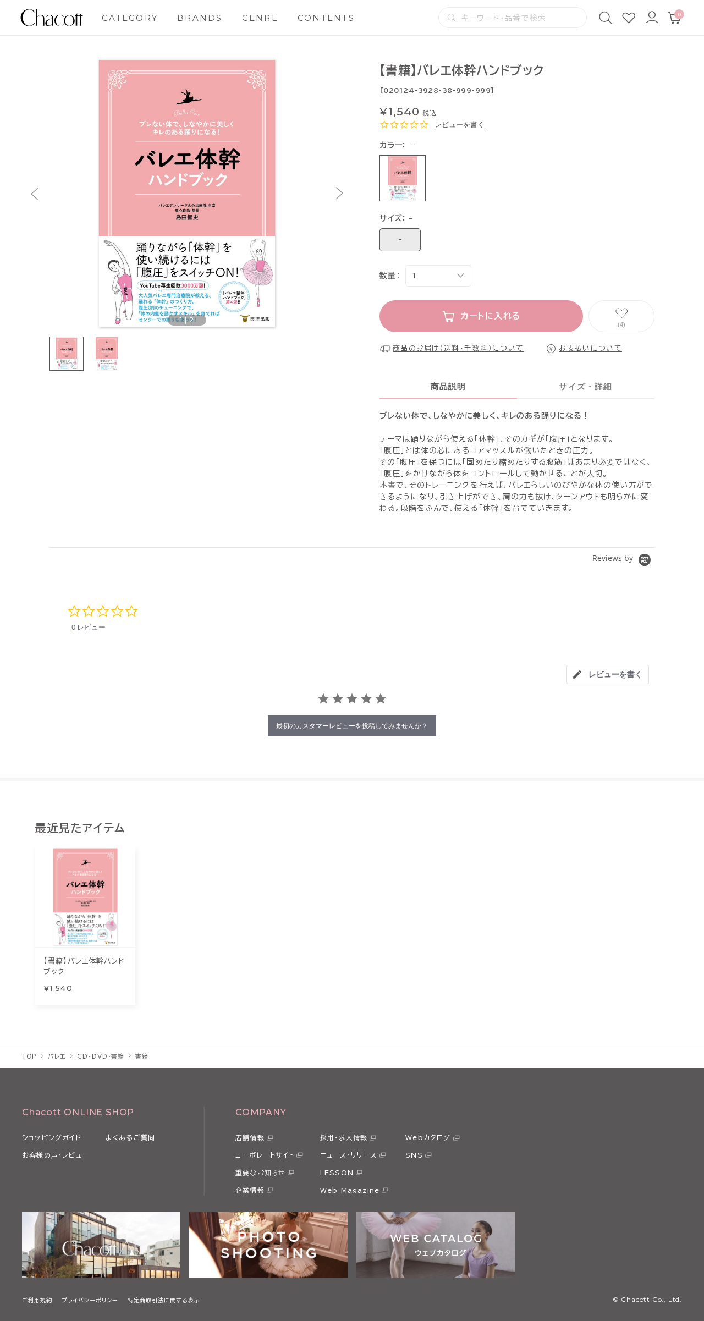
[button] (34, 193)
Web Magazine (350, 1190)
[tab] (607, 674)
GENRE (260, 18)
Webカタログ (427, 1137)
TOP (29, 1056)
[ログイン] (652, 17)
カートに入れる (490, 316)
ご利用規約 (37, 1300)
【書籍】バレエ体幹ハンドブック (84, 966)
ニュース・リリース (348, 1155)
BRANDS (200, 18)
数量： (390, 275)
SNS (414, 1155)
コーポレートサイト (264, 1155)
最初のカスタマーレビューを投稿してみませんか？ (352, 725)
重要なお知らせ (260, 1172)
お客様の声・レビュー (55, 1155)
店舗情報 (250, 1137)
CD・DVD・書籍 (100, 1056)
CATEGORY (130, 18)
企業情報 (250, 1190)
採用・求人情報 (343, 1137)
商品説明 (448, 386)
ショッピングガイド (51, 1137)
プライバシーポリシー (90, 1300)
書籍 (141, 1056)
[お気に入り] (628, 17)
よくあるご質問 (130, 1137)
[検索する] (451, 17)
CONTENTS (326, 18)
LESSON (337, 1172)
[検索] (605, 17)
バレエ (57, 1056)
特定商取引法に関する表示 (164, 1300)
